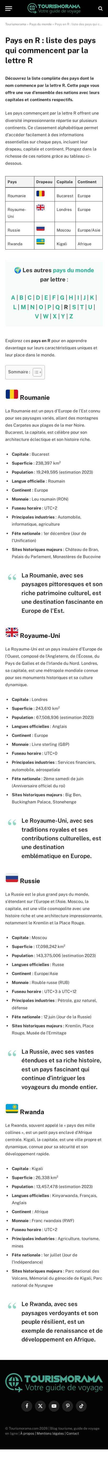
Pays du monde (40, 24)
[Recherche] (100, 9)
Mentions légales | (51, 1433)
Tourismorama (15, 24)
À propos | (28, 1433)
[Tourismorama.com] (54, 8)
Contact (72, 1433)
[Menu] (8, 9)
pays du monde (73, 270)
